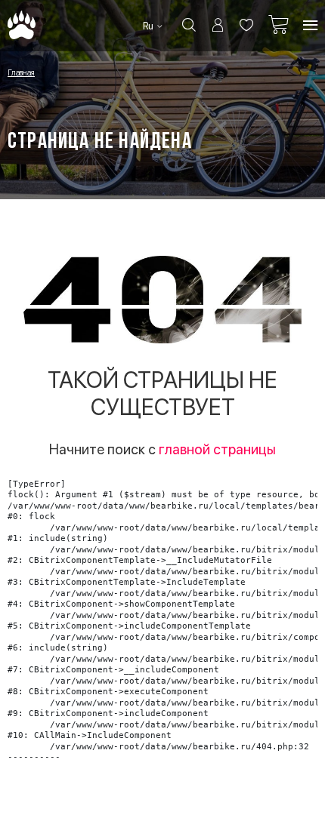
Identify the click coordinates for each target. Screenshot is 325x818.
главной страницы (217, 449)
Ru (149, 26)
